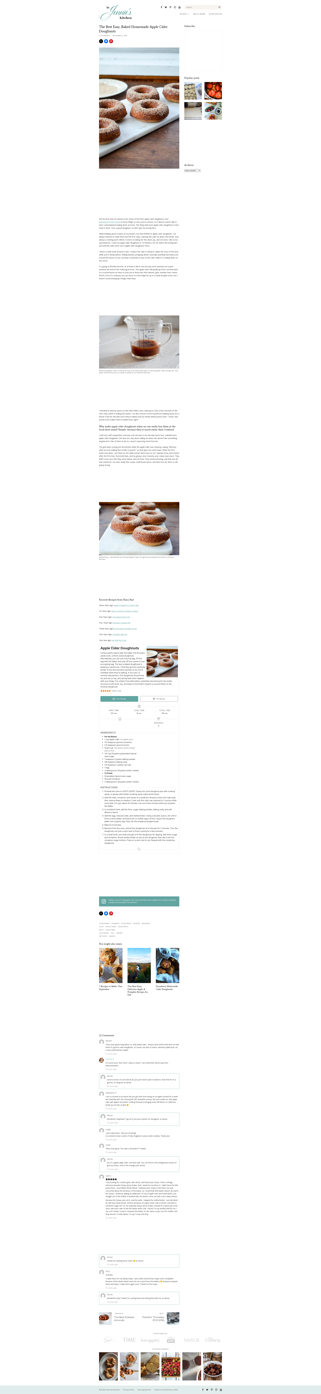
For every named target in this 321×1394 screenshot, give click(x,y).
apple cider (110, 926)
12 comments (104, 35)
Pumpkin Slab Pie (120, 634)
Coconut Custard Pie (122, 622)
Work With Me (215, 14)
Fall (112, 933)
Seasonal (146, 923)
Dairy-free (110, 930)
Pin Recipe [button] (160, 699)
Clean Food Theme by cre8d (166, 1390)
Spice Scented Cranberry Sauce (124, 611)
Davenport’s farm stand (110, 222)
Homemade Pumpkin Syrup (125, 628)
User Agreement (144, 1390)
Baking (112, 936)
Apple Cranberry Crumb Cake (126, 605)
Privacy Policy (128, 1390)
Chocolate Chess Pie (121, 617)
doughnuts (123, 926)
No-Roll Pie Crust (119, 640)
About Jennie (199, 14)
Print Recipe (121, 699)
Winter (119, 933)
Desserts (115, 923)
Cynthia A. (110, 1059)
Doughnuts (126, 923)
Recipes (183, 14)
